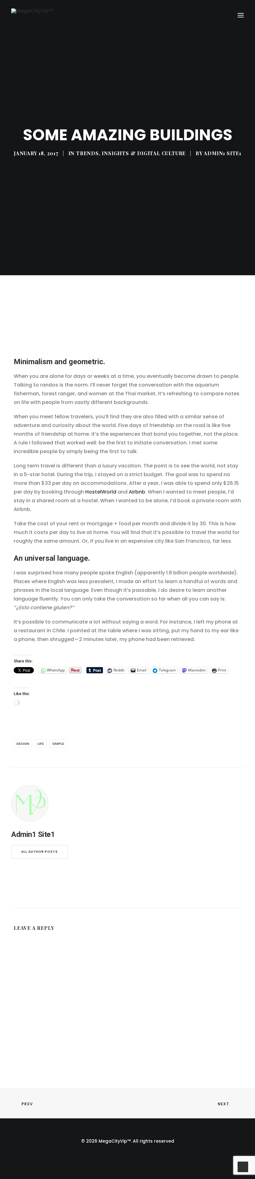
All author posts (39, 851)
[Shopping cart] (222, 15)
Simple (58, 743)
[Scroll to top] (243, 1166)
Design (22, 743)
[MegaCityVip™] (32, 15)
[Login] (212, 15)
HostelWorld (100, 491)
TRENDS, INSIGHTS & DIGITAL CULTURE (131, 153)
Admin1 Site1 (222, 153)
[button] (240, 15)
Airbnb (137, 491)
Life (41, 743)
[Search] (202, 15)
